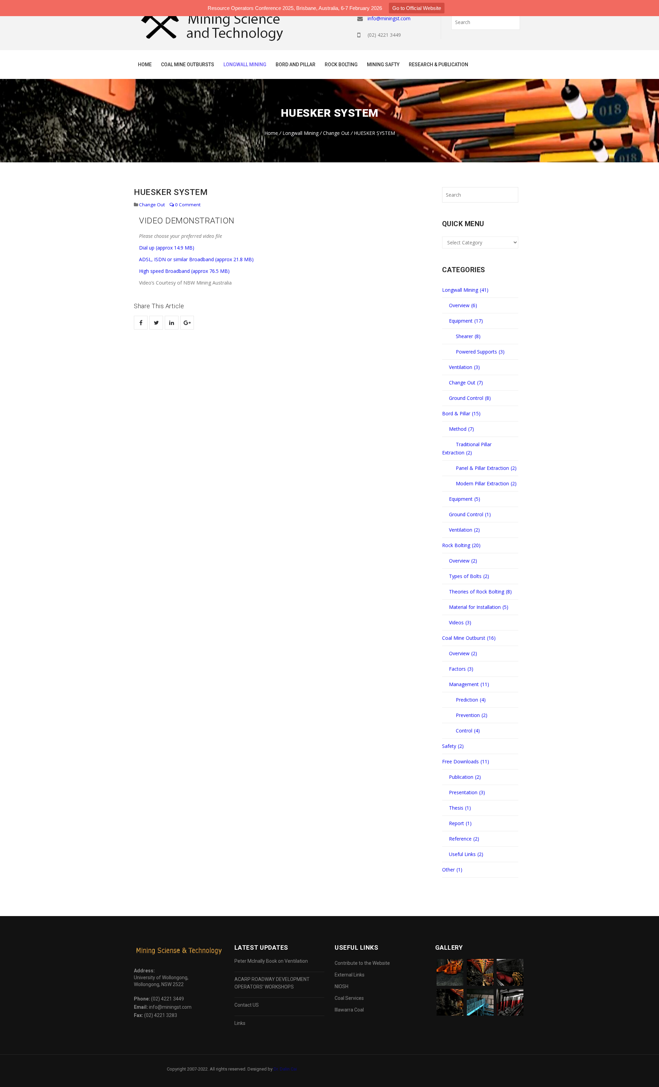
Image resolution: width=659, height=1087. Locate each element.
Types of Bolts (469, 576)
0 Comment (187, 204)
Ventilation (464, 367)
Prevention (471, 715)
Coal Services (349, 998)
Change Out (336, 133)
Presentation (467, 792)
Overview (463, 305)
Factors (461, 669)
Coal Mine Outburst (469, 638)
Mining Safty (383, 64)
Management (469, 684)
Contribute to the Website (362, 963)
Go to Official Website (416, 8)
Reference (464, 838)
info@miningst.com (389, 18)
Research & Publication (438, 64)
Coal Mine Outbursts (187, 64)
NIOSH (341, 986)
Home (145, 64)
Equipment (466, 320)
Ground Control (470, 398)
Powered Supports (480, 351)
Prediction (471, 699)
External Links (350, 975)
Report (460, 823)
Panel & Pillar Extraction (486, 468)
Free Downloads (465, 761)
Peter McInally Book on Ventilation (271, 961)
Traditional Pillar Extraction (467, 448)
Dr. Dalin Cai (285, 1069)
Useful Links (466, 854)
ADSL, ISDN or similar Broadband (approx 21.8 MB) (196, 259)
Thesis (460, 808)
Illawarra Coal (349, 1010)
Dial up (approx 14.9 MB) (166, 247)
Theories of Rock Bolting (480, 591)
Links (239, 1023)
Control (468, 730)
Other (452, 869)
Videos (460, 622)
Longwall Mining (244, 64)
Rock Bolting (341, 64)
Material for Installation (478, 607)
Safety (453, 746)
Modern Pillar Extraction (486, 483)
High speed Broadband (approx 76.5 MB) (184, 271)
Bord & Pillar (461, 413)
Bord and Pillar (295, 64)
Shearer (468, 336)
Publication (465, 777)
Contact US (246, 1005)
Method (461, 429)
